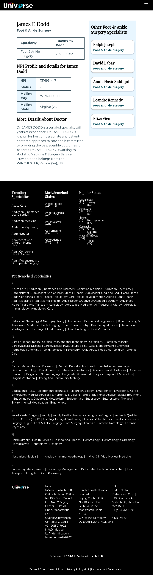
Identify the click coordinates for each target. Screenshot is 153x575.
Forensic (89, 423)
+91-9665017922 (55, 525)
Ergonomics (58, 402)
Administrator (20, 233)
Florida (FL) (58, 205)
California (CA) (51, 232)
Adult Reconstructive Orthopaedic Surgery (25, 262)
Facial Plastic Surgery (25, 415)
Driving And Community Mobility (59, 378)
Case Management (101, 345)
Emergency (104, 390)
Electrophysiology (82, 390)
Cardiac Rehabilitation (26, 342)
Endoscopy (92, 398)
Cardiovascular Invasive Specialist (65, 345)
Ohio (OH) (90, 212)
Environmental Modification (30, 402)
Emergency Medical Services (30, 394)
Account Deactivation (110, 569)
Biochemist (74, 321)
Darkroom (48, 366)
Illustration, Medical (24, 456)
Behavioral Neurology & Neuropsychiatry (38, 321)
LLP (57, 569)
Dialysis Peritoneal (23, 378)
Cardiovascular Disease (26, 345)
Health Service (41, 440)
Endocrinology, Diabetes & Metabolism (38, 398)
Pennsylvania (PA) (95, 221)
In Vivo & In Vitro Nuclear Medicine (108, 456)
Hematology (91, 440)
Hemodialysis (20, 444)
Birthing (37, 329)
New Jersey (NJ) (91, 202)
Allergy (117, 304)
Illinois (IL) (57, 241)
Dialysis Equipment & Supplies (112, 374)
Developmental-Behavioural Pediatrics (64, 370)
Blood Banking (54, 329)
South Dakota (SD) (92, 232)
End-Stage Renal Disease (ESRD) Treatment (111, 394)
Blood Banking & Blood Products (88, 329)
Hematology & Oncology (118, 440)
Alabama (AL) (84, 201)
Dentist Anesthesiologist (115, 366)
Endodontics (74, 398)
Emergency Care (125, 390)
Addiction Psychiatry (25, 227)
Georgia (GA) (59, 214)
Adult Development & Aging (95, 297)
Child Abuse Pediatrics (96, 349)
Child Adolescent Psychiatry (61, 349)
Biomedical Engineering (99, 321)
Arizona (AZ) (50, 214)
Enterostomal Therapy (116, 398)
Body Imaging (50, 325)
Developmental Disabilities (109, 370)
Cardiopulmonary (116, 342)
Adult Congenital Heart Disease (22, 253)
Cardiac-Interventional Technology (64, 342)
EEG (32, 390)
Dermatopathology (24, 370)
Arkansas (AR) (51, 223)
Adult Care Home (126, 293)
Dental (62, 366)
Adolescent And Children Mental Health (22, 243)
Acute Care (19, 205)
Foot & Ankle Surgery (48, 423)
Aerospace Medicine (78, 304)
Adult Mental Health (47, 300)
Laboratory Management (28, 469)
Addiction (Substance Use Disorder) (25, 213)
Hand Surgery (21, 440)
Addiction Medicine (24, 221)
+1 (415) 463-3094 (123, 510)
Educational (19, 390)
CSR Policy (119, 518)
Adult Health (125, 297)
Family (46, 415)
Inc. (63, 569)
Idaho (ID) (57, 232)
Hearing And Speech (67, 440)
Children (118, 349)
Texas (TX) (90, 242)
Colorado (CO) (51, 241)
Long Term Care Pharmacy (43, 473)
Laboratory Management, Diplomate (71, 469)
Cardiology (96, 342)
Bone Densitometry (76, 325)
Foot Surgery (73, 423)
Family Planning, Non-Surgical (92, 415)
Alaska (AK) (49, 205)
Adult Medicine (21, 300)
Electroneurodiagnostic (53, 390)
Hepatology (39, 444)
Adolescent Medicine (99, 293)
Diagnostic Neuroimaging (43, 374)
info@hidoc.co (54, 529)
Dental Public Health (82, 366)
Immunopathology (70, 456)
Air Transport (102, 304)
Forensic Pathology (110, 423)
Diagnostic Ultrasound (76, 374)
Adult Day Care (65, 297)
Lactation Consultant (110, 469)
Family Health (62, 415)
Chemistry (34, 349)
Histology (55, 444)
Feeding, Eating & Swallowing (62, 419)
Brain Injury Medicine (104, 325)
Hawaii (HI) (58, 223)
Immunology (47, 456)
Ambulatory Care (42, 308)
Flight (28, 423)
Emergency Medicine (66, 394)
